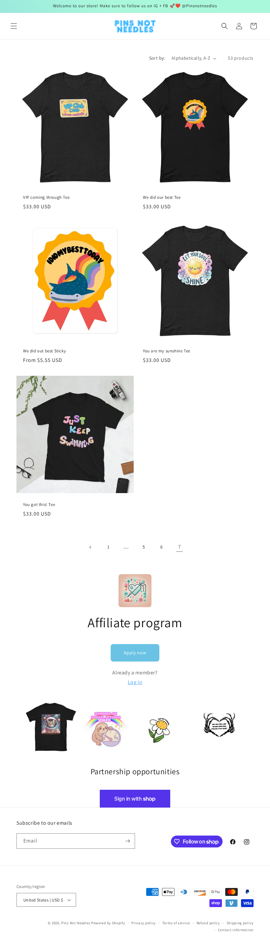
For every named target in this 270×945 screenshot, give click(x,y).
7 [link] (179, 546)
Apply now (135, 653)
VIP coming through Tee (46, 197)
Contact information (236, 930)
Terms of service (176, 923)
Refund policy (208, 923)
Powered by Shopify (108, 923)
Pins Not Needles (75, 923)
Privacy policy (143, 923)
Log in (135, 682)
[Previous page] (90, 547)
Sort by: (157, 58)
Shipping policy (240, 923)
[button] (14, 26)
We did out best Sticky (44, 351)
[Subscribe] (127, 841)
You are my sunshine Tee (166, 351)
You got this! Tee (39, 504)
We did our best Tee (161, 197)
